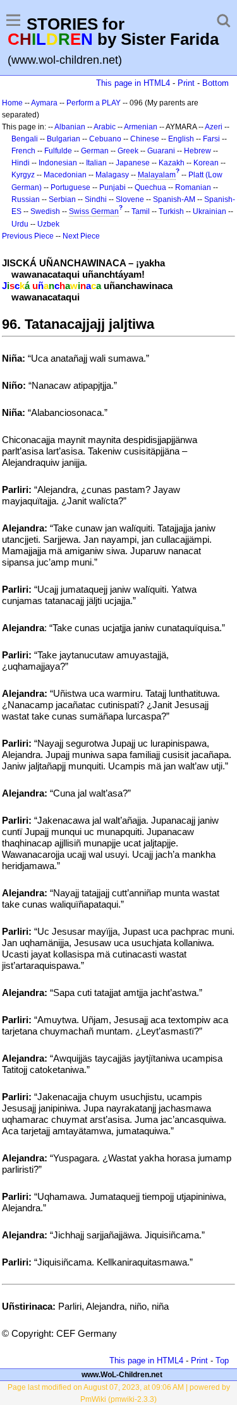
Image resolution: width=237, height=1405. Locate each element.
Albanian (69, 126)
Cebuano (105, 138)
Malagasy (112, 174)
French (23, 150)
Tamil (140, 211)
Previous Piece (28, 236)
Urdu (19, 224)
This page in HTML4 (133, 83)
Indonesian (58, 162)
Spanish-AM (174, 199)
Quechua (150, 187)
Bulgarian (63, 138)
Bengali (24, 138)
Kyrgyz (23, 174)
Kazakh (172, 162)
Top (222, 1360)
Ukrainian (209, 211)
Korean (206, 162)
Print (186, 83)
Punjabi (112, 187)
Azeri (213, 126)
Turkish (171, 211)
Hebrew (197, 150)
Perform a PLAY (93, 102)
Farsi (211, 138)
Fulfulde (58, 150)
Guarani (161, 150)
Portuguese (70, 187)
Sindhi (96, 199)
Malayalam (157, 174)
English (181, 138)
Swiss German (94, 211)
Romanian (193, 187)
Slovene (130, 199)
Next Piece (81, 236)
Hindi (20, 162)
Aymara (44, 102)
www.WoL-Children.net (122, 1374)
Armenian (140, 126)
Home (12, 102)
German (95, 150)
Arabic (105, 126)
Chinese (144, 138)
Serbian (62, 199)
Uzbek (48, 224)
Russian (25, 199)
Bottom (215, 83)
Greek (128, 150)
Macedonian (65, 174)
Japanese (133, 162)
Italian (96, 162)
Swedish (45, 211)
